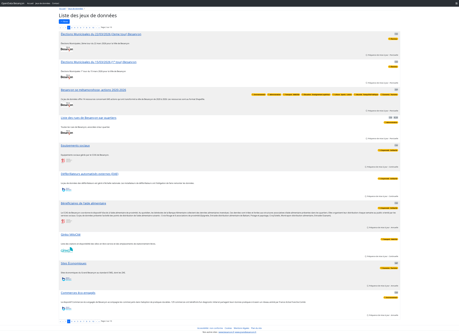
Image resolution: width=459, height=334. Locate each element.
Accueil (30, 3)
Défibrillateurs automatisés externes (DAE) (89, 174)
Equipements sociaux (75, 145)
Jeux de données (42, 3)
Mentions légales (241, 328)
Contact (55, 3)
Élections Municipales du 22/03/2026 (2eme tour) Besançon (101, 34)
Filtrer (65, 21)
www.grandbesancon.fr (245, 332)
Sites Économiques (73, 263)
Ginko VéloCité (71, 234)
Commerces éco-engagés (78, 293)
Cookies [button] (228, 328)
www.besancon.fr (227, 332)
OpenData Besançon (12, 3)
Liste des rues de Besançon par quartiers (88, 118)
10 (93, 27)
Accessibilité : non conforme (210, 328)
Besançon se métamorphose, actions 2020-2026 (93, 90)
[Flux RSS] (457, 3)
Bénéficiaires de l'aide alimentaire (83, 203)
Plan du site (256, 328)
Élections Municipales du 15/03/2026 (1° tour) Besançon (99, 62)
